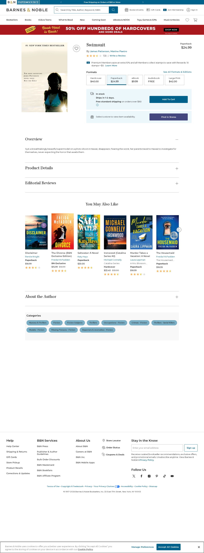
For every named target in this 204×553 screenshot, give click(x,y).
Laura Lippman (137, 259)
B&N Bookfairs (44, 531)
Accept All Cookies (168, 547)
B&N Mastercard (45, 525)
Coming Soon (99, 20)
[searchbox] (36, 379)
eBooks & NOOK (121, 20)
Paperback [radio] (116, 80)
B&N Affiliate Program (48, 536)
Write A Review (149, 345)
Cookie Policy (85, 549)
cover (39, 394)
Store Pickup (13, 523)
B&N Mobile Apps (85, 523)
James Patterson (99, 51)
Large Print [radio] (174, 80)
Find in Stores (168, 117)
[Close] (198, 547)
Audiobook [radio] (154, 80)
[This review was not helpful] (175, 436)
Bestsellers (12, 20)
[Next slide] (178, 229)
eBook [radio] (135, 80)
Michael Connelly (113, 259)
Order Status (113, 508)
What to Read (66, 20)
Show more (121, 396)
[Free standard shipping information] (97, 105)
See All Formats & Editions (177, 72)
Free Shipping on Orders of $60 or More (102, 2)
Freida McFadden (60, 259)
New (82, 20)
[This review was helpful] (170, 437)
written (107, 394)
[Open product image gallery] (44, 77)
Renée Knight (32, 256)
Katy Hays (83, 256)
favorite (51, 394)
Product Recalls (14, 528)
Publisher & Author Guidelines (47, 513)
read (72, 394)
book (63, 394)
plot (81, 394)
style (29, 394)
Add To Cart (168, 99)
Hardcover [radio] (96, 80)
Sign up (191, 508)
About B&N (82, 507)
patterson (93, 394)
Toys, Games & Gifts (147, 20)
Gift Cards (11, 517)
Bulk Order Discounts (48, 520)
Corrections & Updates (18, 534)
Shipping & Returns (16, 512)
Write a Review (118, 56)
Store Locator (113, 501)
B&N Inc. (80, 517)
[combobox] (68, 380)
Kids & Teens (44, 20)
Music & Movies (171, 20)
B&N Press (42, 507)
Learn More (111, 65)
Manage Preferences (142, 547)
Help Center (12, 507)
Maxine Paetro (118, 51)
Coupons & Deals (115, 514)
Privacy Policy (146, 520)
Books (28, 20)
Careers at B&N (84, 512)
